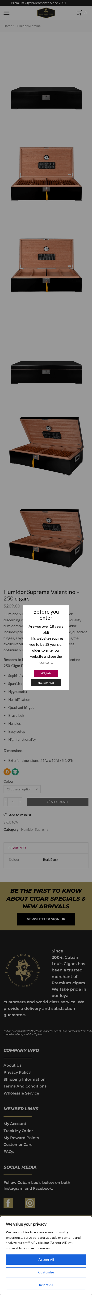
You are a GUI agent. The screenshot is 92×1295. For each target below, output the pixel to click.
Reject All (46, 1285)
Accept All (46, 1259)
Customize (46, 1272)
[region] (46, 1255)
